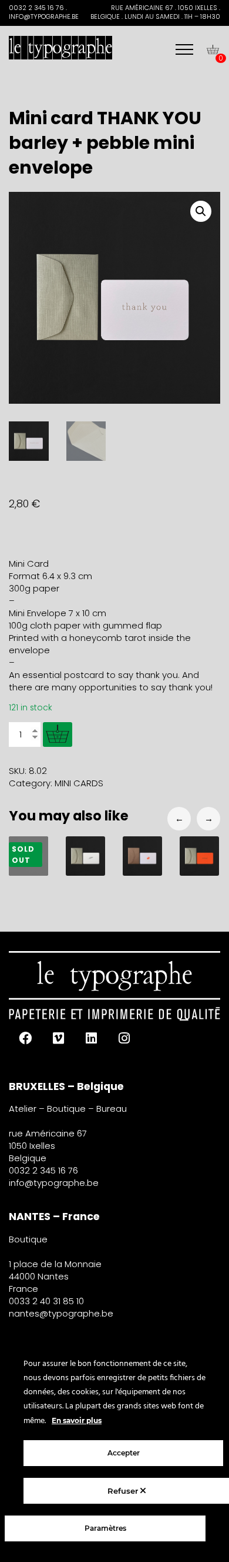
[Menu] (184, 49)
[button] (200, 211)
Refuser (123, 1490)
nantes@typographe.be (61, 1313)
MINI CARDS (79, 783)
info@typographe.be (54, 1183)
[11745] (57, 734)
